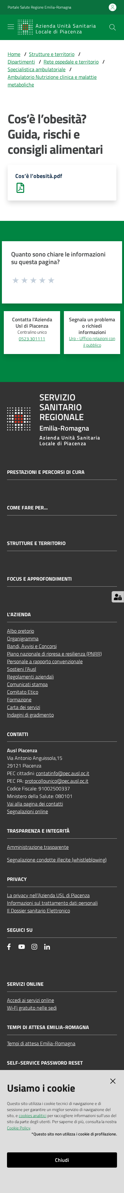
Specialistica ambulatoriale (36, 69)
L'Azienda (19, 614)
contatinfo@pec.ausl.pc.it (62, 773)
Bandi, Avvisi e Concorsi (32, 646)
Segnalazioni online (27, 811)
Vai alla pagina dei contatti (35, 804)
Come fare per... (27, 508)
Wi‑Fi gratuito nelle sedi (32, 1008)
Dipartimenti (21, 61)
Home (14, 54)
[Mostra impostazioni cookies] (118, 597)
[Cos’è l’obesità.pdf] (20, 187)
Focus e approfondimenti (39, 579)
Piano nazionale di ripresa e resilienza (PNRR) (54, 654)
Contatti (17, 734)
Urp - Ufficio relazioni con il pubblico (92, 342)
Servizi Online (25, 984)
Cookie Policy (18, 1128)
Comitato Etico (22, 692)
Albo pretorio (20, 631)
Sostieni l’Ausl (21, 669)
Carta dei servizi (23, 707)
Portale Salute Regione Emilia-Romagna (39, 7)
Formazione (19, 699)
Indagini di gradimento (30, 715)
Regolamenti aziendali (30, 676)
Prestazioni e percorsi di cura (46, 472)
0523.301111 (32, 338)
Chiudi (62, 1160)
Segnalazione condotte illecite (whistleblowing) (57, 859)
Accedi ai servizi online (30, 1000)
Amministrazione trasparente (38, 847)
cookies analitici (32, 1115)
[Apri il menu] (11, 27)
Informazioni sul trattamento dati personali (52, 903)
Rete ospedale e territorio (71, 61)
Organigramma (22, 638)
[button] (112, 27)
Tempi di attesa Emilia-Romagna (41, 1043)
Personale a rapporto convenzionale (45, 661)
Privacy (17, 879)
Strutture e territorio (51, 54)
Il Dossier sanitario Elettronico (38, 910)
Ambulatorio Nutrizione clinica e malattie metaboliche (52, 80)
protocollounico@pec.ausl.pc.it (56, 781)
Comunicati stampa (27, 684)
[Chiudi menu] (101, 13)
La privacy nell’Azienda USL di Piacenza (48, 895)
